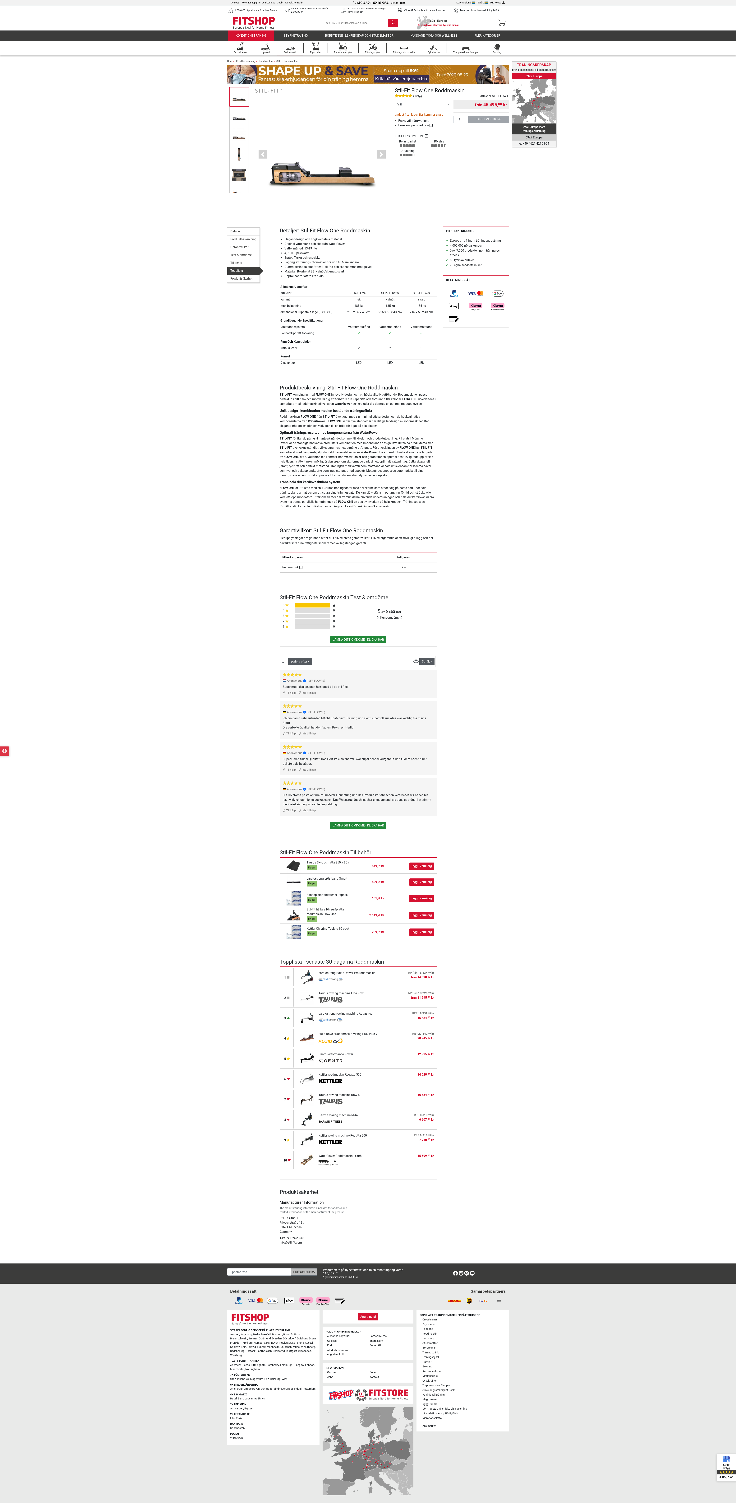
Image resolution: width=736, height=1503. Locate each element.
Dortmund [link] (265, 1338)
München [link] (286, 1347)
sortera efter (299, 661)
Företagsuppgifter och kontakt (258, 2)
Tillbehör (236, 263)
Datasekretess (378, 1336)
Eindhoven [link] (280, 1388)
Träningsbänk (430, 1352)
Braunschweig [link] (238, 1338)
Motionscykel (430, 1376)
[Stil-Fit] (269, 90)
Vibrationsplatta (432, 1418)
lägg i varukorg (488, 119)
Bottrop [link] (295, 1334)
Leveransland (463, 2)
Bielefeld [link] (266, 1334)
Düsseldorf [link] (289, 1338)
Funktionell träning (433, 1394)
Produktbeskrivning (243, 239)
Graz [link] (233, 1379)
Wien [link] (285, 1379)
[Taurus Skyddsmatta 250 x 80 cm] (294, 866)
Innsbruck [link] (243, 1379)
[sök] (393, 23)
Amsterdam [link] (237, 1388)
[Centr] (331, 1061)
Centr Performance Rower (336, 1054)
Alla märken (429, 1426)
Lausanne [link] (250, 1398)
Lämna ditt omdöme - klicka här (358, 639)
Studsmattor (430, 1343)
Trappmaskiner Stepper (436, 1385)
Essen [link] (312, 1338)
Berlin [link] (256, 1334)
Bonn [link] (286, 1334)
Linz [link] (266, 1379)
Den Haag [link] (267, 1388)
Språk (480, 2)
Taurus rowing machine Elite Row (341, 993)
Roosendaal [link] (294, 1388)
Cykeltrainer (429, 1380)
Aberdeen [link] (236, 1365)
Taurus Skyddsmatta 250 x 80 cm (329, 862)
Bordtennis (428, 1347)
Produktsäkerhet (241, 278)
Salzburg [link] (275, 1379)
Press (373, 1372)
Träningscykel (430, 1357)
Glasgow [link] (299, 1365)
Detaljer (235, 231)
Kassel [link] (309, 1342)
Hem (229, 61)
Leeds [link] (246, 1365)
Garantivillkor (239, 247)
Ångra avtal (368, 1317)
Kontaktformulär (294, 2)
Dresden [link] (277, 1338)
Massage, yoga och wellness (434, 35)
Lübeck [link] (261, 1347)
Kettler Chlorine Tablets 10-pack (328, 928)
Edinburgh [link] (286, 1365)
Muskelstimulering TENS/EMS (440, 1413)
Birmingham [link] (258, 1365)
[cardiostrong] (331, 980)
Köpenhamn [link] (237, 1428)
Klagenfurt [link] (256, 1379)
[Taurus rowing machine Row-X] (307, 1099)
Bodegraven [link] (252, 1388)
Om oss (235, 2)
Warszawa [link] (236, 1438)
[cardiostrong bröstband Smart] (294, 882)
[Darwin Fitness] (331, 1122)
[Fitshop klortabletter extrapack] (294, 898)
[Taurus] (331, 1000)
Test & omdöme (241, 255)
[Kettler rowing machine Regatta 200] (307, 1139)
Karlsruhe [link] (298, 1342)
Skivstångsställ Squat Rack (438, 1390)
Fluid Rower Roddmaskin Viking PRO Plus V (348, 1034)
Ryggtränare (429, 1404)
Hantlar (426, 1362)
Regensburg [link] (237, 1351)
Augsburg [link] (246, 1334)
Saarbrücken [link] (264, 1351)
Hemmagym (429, 1338)
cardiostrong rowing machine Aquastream (347, 1013)
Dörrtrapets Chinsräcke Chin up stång (444, 1408)
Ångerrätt (375, 1345)
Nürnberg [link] (309, 1347)
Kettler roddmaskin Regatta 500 (340, 1074)
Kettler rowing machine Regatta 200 (343, 1135)
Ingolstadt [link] (285, 1342)
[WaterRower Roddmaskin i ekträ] (307, 1160)
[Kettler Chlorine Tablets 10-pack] (294, 932)
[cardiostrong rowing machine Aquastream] (307, 1017)
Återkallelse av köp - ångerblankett (339, 1352)
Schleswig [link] (279, 1351)
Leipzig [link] (251, 1347)
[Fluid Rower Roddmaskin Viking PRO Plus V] (307, 1038)
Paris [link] (239, 1418)
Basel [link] (233, 1398)
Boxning (427, 1366)
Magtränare (429, 1399)
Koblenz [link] (235, 1347)
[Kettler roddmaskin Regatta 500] (307, 1078)
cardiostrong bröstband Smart (327, 878)
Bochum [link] (277, 1334)
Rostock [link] (250, 1351)
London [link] (309, 1365)
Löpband (427, 1329)
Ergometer (428, 1324)
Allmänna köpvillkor (338, 1336)
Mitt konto (495, 2)
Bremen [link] (253, 1338)
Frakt (330, 1345)
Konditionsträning (251, 35)
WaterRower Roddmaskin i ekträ (340, 1156)
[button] (239, 96)
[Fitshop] (254, 22)
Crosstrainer (429, 1319)
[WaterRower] (331, 1163)
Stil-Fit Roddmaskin (286, 61)
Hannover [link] (272, 1342)
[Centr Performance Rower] (307, 1058)
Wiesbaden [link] (304, 1351)
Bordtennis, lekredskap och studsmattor (359, 35)
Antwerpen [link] (236, 1408)
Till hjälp (291, 693)
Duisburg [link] (302, 1338)
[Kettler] (331, 1081)
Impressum (376, 1340)
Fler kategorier (487, 35)
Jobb (280, 2)
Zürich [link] (261, 1398)
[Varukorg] (503, 22)
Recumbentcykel (432, 1371)
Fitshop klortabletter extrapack (327, 895)
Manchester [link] (237, 1369)
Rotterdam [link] (309, 1388)
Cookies (332, 1340)
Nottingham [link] (252, 1369)
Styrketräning (296, 35)
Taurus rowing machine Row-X (339, 1095)
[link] (454, 293)
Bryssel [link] (248, 1408)
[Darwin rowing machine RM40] (307, 1119)
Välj (399, 104)
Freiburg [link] (248, 1342)
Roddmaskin (266, 61)
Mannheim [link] (273, 1347)
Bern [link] (240, 1398)
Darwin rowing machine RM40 (339, 1115)
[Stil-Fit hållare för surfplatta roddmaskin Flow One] (294, 915)
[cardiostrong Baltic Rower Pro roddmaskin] (307, 977)
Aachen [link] (234, 1334)
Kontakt (374, 1377)
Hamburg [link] (259, 1342)
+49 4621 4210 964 (535, 143)
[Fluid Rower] (331, 1041)
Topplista (236, 270)
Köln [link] (243, 1347)
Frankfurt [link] (236, 1342)
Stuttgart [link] (291, 1351)
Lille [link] (232, 1418)
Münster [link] (298, 1347)
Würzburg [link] (236, 1355)
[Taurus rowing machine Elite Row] (307, 997)
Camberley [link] (273, 1365)
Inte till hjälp (308, 693)
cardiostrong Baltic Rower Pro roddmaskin (347, 973)
